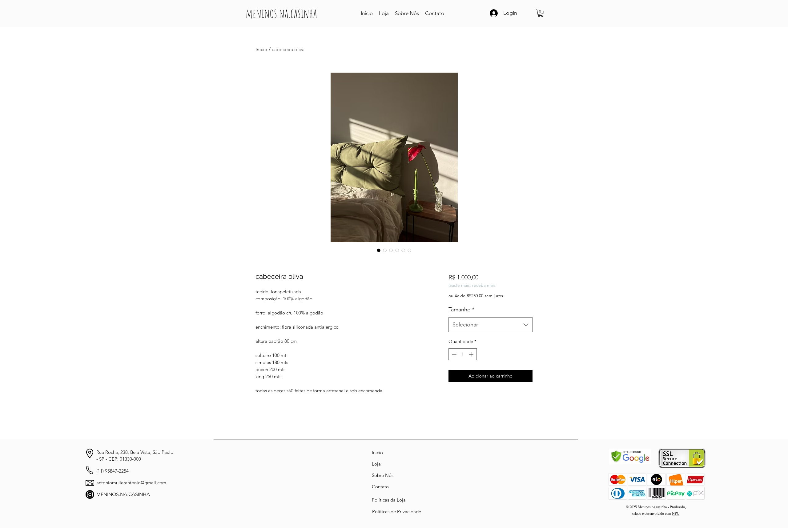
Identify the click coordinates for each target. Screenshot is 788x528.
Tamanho (461, 309)
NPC (675, 513)
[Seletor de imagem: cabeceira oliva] (379, 250)
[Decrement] (453, 354)
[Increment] (472, 354)
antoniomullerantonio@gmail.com (131, 483)
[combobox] (490, 325)
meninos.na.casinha (281, 13)
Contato (380, 487)
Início (261, 49)
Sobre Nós (382, 475)
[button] (540, 13)
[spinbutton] (462, 354)
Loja (376, 464)
